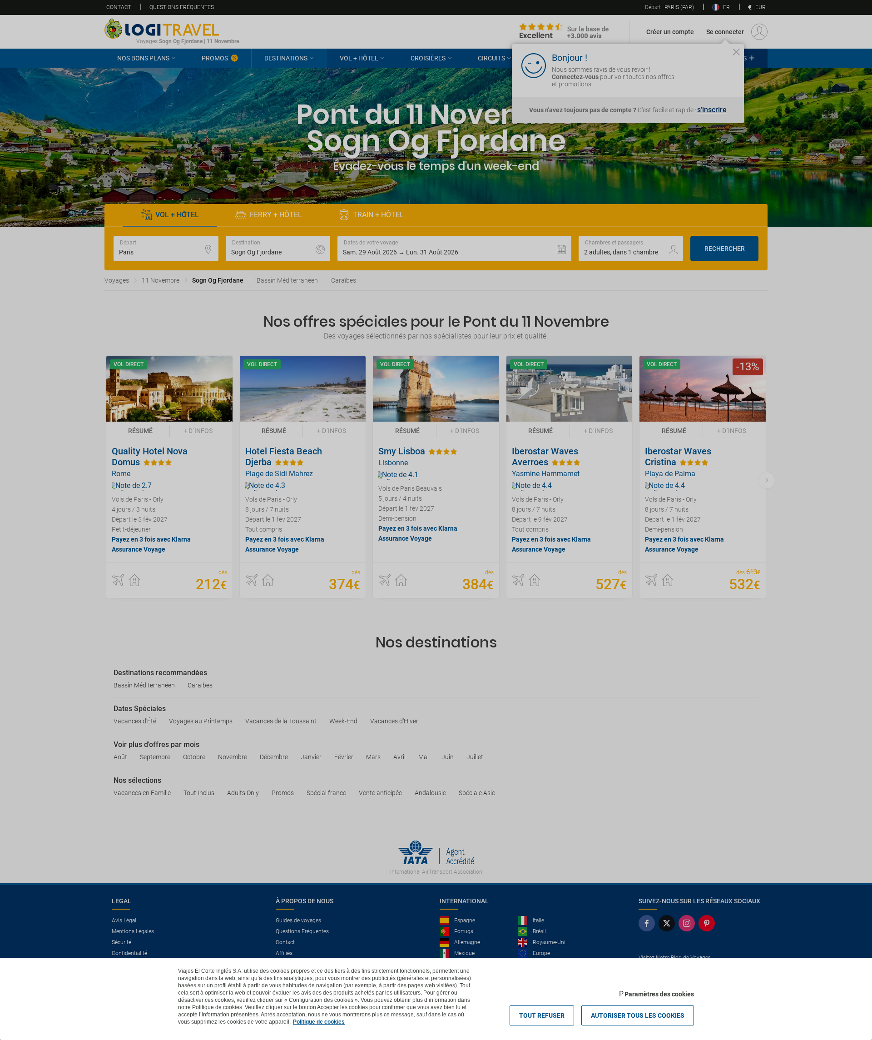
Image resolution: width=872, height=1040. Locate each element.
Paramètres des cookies (659, 994)
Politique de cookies (319, 1022)
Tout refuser (542, 1015)
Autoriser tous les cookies (637, 1015)
